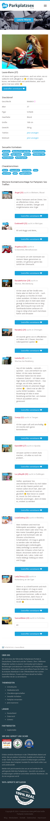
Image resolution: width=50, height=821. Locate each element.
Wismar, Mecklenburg (24, 283)
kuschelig (26, 170)
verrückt (6, 173)
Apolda (37, 445)
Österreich (11, 716)
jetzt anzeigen (33, 132)
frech (5, 170)
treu (35, 170)
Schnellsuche (12, 687)
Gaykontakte (11, 730)
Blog (5, 818)
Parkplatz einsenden (14, 700)
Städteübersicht (13, 690)
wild (15, 173)
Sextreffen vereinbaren (13, 88)
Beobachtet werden (21, 151)
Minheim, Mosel (37, 192)
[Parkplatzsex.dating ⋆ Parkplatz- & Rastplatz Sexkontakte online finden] (18, 6)
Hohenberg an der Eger (24, 579)
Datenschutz (31, 818)
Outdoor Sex (38, 154)
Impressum (42, 818)
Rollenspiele (21, 157)
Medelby (40, 517)
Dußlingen (40, 474)
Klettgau (39, 223)
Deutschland (11, 713)
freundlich (14, 170)
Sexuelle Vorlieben (14, 696)
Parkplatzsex (9, 647)
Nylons (27, 154)
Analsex (6, 151)
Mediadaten (13, 818)
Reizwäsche (8, 157)
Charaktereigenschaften (16, 693)
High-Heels (16, 154)
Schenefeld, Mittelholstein (26, 249)
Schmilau (41, 618)
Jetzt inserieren (12, 703)
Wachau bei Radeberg (24, 361)
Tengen (35, 417)
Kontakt (22, 818)
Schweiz (10, 719)
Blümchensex (39, 151)
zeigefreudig (25, 173)
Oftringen (38, 329)
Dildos (5, 154)
